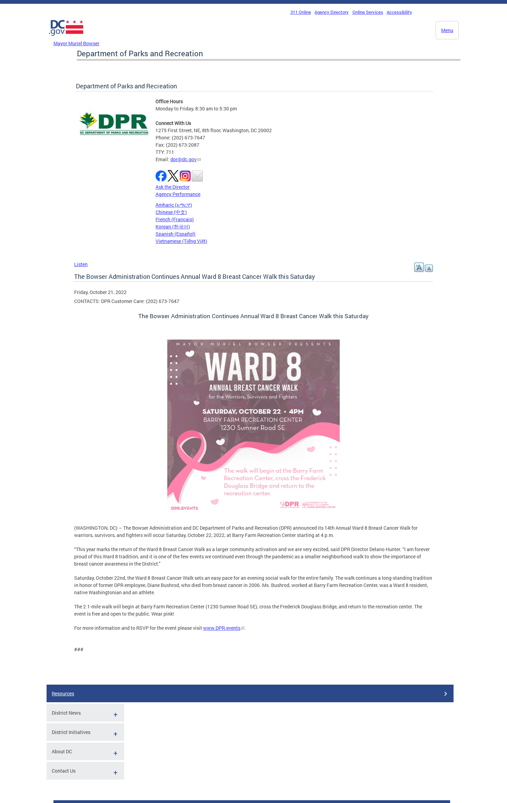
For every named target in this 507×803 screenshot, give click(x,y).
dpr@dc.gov (183, 159)
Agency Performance (178, 194)
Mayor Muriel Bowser (76, 43)
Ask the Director (173, 187)
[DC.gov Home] (66, 38)
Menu (447, 30)
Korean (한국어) (173, 226)
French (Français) (175, 219)
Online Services (367, 12)
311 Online (300, 12)
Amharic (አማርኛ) (174, 205)
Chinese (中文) (171, 212)
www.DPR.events (221, 628)
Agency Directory (332, 12)
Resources (63, 693)
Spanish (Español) (176, 234)
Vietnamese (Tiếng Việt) (181, 241)
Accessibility (399, 12)
